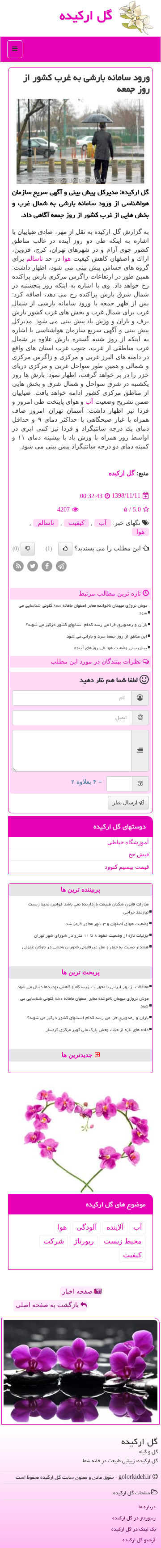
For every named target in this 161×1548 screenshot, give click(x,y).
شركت (53, 1241)
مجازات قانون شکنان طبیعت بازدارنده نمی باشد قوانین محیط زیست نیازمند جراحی (88, 908)
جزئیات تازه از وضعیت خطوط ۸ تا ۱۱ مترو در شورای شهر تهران (91, 935)
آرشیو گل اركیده (139, 1539)
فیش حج (138, 854)
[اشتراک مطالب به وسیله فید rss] (18, 565)
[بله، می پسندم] (65, 548)
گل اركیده (85, 15)
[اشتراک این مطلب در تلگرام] (61, 565)
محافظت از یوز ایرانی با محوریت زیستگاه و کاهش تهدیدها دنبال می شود (82, 986)
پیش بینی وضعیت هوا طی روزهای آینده (110, 647)
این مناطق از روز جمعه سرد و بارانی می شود (107, 636)
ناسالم (34, 258)
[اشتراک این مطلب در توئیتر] (32, 565)
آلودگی (86, 1227)
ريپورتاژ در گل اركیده (134, 1518)
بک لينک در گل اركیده (133, 1529)
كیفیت (76, 523)
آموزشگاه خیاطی (128, 842)
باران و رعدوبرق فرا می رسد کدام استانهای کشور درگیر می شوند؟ (86, 624)
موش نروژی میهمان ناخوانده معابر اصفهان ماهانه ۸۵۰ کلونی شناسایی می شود (83, 609)
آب (89, 401)
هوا (67, 258)
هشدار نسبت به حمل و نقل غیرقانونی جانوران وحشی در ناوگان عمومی (85, 947)
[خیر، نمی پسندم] (28, 548)
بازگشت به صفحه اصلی (48, 1305)
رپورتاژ (84, 1241)
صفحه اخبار (78, 1291)
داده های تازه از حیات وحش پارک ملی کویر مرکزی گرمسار (97, 1029)
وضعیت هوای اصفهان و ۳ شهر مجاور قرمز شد (107, 923)
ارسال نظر (126, 802)
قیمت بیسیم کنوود (127, 866)
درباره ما (147, 1506)
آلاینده (114, 1227)
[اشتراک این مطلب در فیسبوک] (47, 565)
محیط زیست (123, 1241)
